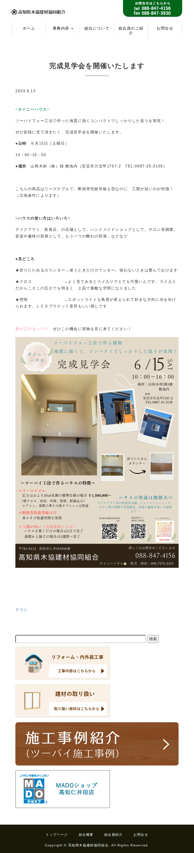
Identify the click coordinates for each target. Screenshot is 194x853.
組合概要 (86, 834)
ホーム (29, 28)
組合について (97, 28)
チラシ (21, 610)
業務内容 (62, 28)
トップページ (57, 834)
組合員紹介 (113, 834)
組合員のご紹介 (131, 30)
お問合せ (165, 28)
